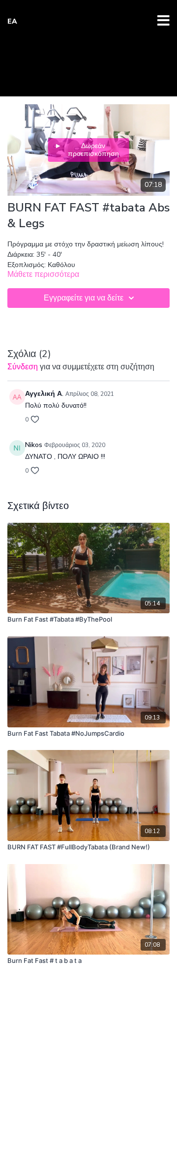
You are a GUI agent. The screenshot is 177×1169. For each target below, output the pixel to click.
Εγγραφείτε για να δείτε (83, 298)
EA (12, 21)
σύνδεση (22, 366)
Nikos (33, 445)
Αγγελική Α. (44, 393)
